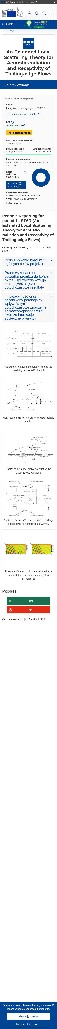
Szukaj (44, 13)
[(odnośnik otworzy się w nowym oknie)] (12, 12)
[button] (36, 13)
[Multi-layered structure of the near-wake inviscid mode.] (28, 395)
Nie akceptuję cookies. (28, 1024)
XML (30, 601)
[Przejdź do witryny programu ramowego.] (28, 43)
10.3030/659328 (14, 125)
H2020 (10, 31)
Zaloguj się (29, 13)
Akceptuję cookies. (28, 1016)
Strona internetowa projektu (23, 114)
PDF (30, 609)
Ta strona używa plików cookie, (20, 1005)
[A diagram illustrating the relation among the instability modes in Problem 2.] (28, 344)
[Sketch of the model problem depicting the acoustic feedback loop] (28, 446)
